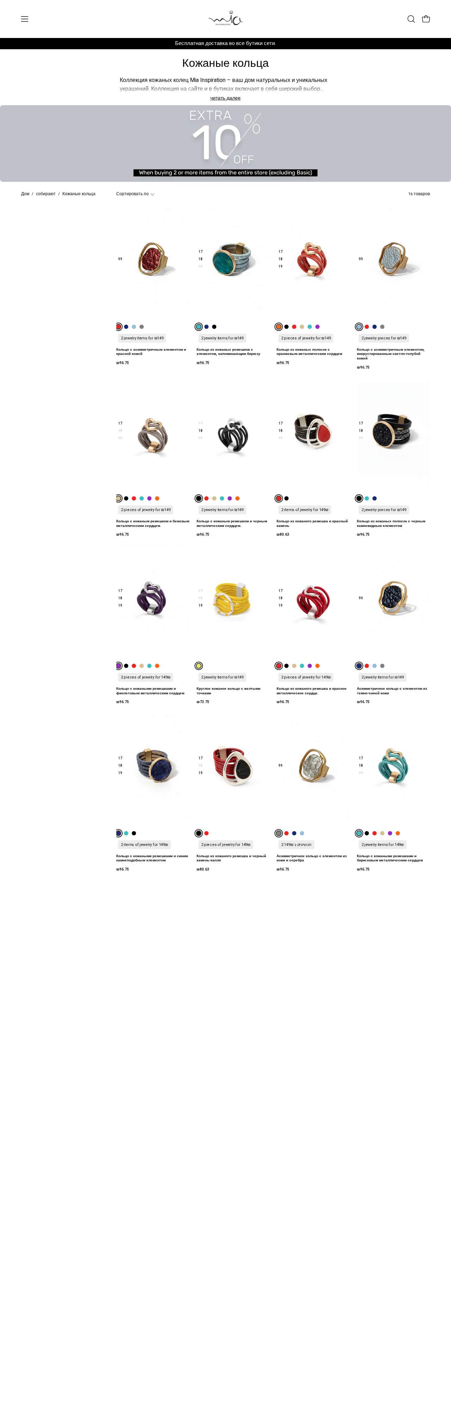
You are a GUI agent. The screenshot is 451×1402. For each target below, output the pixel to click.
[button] (411, 19)
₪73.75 (203, 702)
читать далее (225, 98)
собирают (46, 194)
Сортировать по (132, 194)
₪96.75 (122, 363)
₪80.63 (283, 534)
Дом (25, 194)
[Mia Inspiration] (225, 19)
